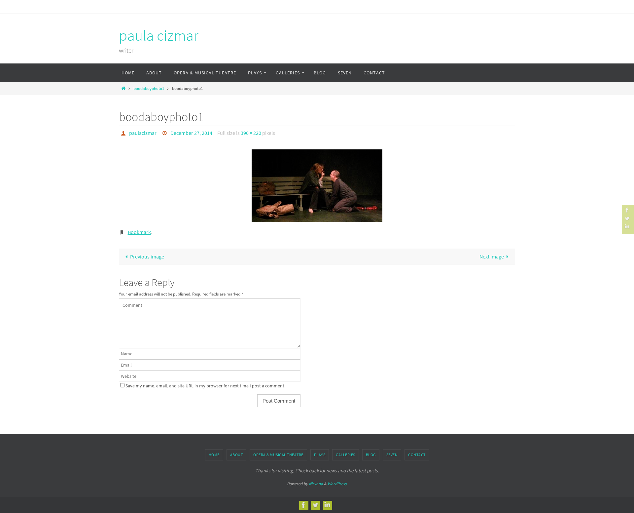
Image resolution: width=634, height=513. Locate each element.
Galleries (345, 454)
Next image (491, 256)
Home (214, 454)
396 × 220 (251, 133)
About (236, 454)
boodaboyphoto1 (148, 88)
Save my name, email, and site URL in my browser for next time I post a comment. (205, 386)
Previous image (147, 256)
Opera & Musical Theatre (278, 454)
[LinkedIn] (627, 226)
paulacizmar (143, 133)
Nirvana (316, 484)
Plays (320, 454)
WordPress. (337, 484)
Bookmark (139, 232)
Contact (417, 454)
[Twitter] (627, 218)
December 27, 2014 (191, 133)
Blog (371, 454)
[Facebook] (627, 210)
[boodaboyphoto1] (317, 185)
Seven (392, 454)
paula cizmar (158, 35)
